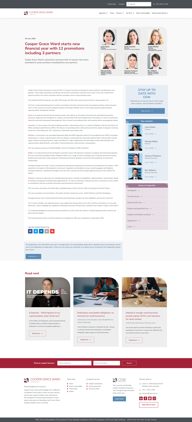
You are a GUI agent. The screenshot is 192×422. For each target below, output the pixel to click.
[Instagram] (154, 398)
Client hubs (112, 4)
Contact (121, 4)
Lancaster (31, 125)
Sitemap (122, 420)
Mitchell (31, 135)
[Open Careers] (123, 13)
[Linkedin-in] (141, 398)
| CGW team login (111, 420)
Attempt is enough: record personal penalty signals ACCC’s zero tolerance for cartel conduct (143, 315)
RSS (37, 420)
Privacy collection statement (77, 420)
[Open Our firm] (133, 13)
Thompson (32, 165)
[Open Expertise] (107, 13)
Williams (31, 178)
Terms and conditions (47, 420)
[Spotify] (150, 398)
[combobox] (138, 4)
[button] (30, 231)
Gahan (30, 115)
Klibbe (30, 153)
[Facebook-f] (145, 398)
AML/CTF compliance (96, 420)
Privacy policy (61, 420)
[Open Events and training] (167, 13)
